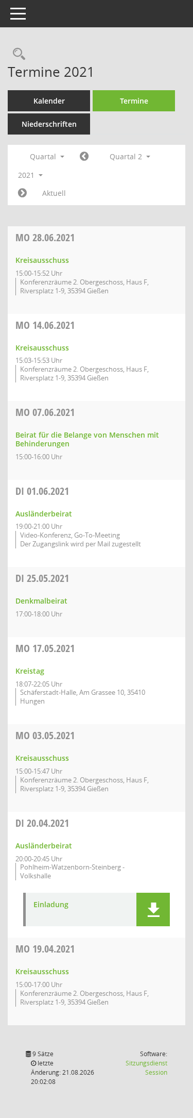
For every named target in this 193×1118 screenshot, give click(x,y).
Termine (134, 101)
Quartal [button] (44, 156)
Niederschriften (49, 124)
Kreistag (29, 671)
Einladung (50, 904)
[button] (153, 909)
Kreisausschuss (42, 260)
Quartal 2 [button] (127, 156)
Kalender (49, 101)
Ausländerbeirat (43, 514)
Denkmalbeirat (41, 601)
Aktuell (54, 193)
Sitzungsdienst (146, 1068)
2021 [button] (27, 175)
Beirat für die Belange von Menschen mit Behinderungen (87, 439)
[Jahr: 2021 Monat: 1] (84, 156)
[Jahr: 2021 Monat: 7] (22, 193)
